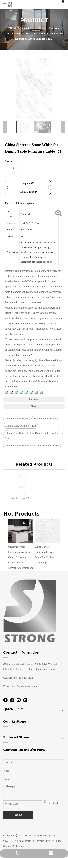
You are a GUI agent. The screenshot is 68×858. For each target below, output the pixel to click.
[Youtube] (12, 700)
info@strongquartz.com (24, 686)
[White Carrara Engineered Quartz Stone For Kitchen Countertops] (47, 531)
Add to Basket (26, 191)
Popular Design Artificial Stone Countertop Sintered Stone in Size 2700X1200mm (21, 498)
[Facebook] (5, 700)
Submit (18, 814)
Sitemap (40, 840)
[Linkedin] (19, 700)
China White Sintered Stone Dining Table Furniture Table (32, 436)
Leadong (20, 846)
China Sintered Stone (16, 418)
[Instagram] (25, 700)
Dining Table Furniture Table (20, 425)
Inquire (26, 183)
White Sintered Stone (45, 418)
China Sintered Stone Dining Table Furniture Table (32, 445)
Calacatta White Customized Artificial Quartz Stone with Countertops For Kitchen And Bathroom (20, 557)
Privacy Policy (53, 840)
